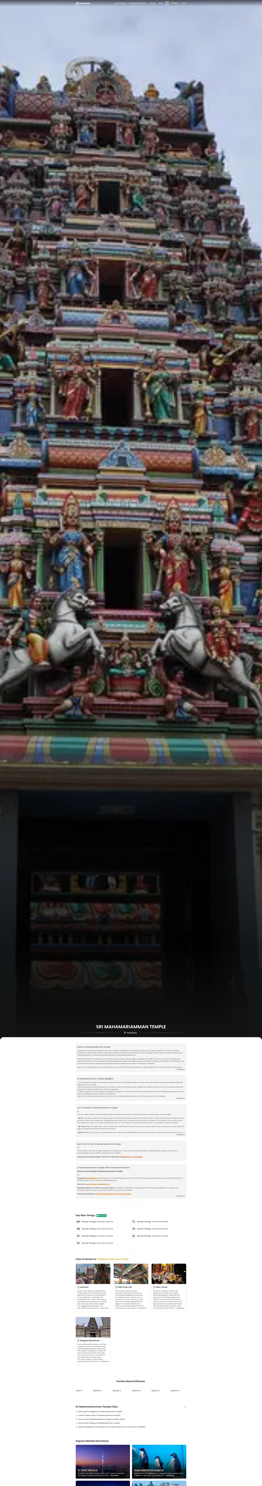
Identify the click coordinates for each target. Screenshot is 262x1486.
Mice (161, 3)
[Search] (167, 3)
